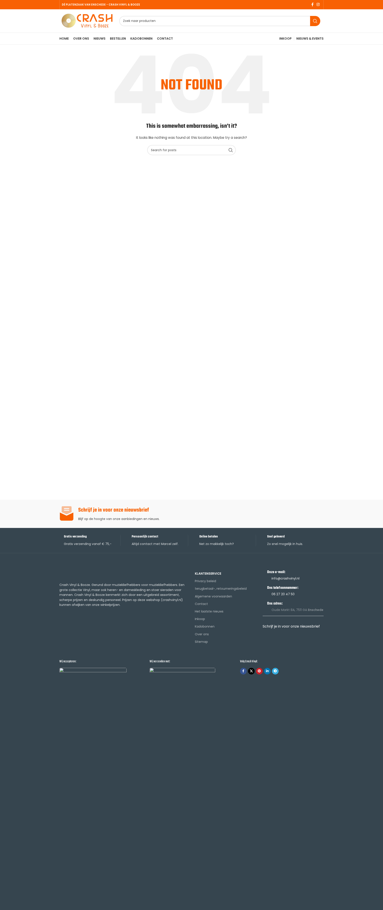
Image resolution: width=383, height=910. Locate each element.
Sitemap (201, 642)
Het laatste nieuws (209, 611)
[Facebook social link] (312, 4)
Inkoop (200, 619)
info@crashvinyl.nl (285, 578)
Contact (201, 604)
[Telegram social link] (275, 671)
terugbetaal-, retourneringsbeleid (221, 588)
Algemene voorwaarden (213, 596)
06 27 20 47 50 (283, 594)
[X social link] (251, 671)
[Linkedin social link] (267, 671)
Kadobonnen (205, 626)
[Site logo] (87, 20)
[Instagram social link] (318, 4)
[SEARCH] (315, 21)
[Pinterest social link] (259, 671)
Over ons (202, 634)
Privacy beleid (205, 581)
